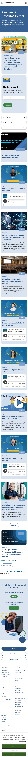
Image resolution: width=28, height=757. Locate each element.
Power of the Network (20, 670)
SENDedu (17, 680)
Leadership (4, 717)
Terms (7, 109)
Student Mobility (19, 692)
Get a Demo (14, 608)
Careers (3, 721)
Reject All (14, 754)
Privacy (11, 109)
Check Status (14, 654)
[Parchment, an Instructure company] (7, 3)
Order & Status (5, 672)
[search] (14, 128)
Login (2, 687)
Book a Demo (14, 659)
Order (14, 596)
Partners (3, 719)
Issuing (16, 686)
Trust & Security (5, 726)
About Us (3, 715)
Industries (17, 714)
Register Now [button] (7, 565)
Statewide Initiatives (20, 698)
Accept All (14, 746)
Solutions (17, 712)
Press (2, 723)
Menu (26, 3)
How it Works (4, 670)
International (18, 672)
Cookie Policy (22, 741)
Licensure (17, 704)
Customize (14, 750)
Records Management (20, 678)
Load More (14, 525)
